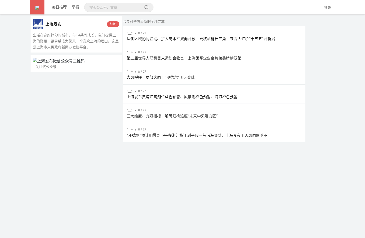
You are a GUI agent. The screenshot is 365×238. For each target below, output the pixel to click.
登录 (327, 7)
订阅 (113, 24)
